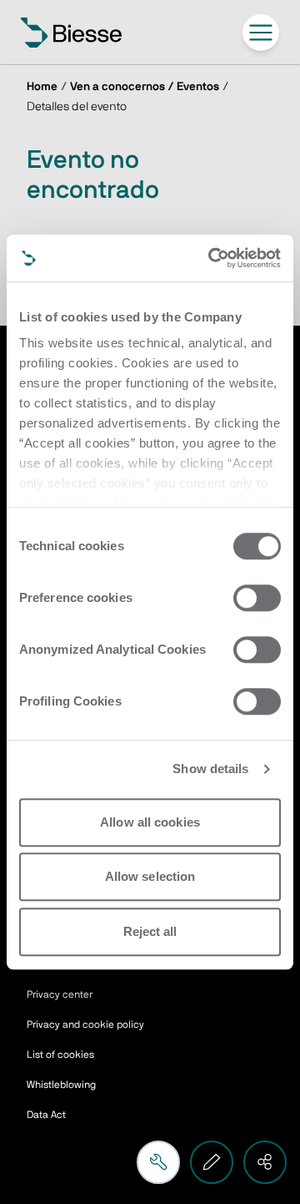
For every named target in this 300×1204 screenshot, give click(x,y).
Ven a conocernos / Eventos (144, 87)
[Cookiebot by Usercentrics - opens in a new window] (211, 258)
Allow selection (150, 876)
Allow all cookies (150, 822)
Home (42, 87)
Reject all (150, 931)
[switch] (257, 597)
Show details (210, 768)
